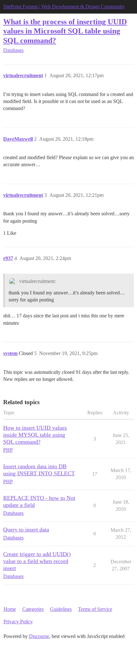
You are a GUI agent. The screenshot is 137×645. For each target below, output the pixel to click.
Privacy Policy (18, 621)
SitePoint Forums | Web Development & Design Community (64, 6)
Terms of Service (95, 609)
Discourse (39, 636)
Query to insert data (26, 529)
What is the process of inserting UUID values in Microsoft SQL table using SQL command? (65, 30)
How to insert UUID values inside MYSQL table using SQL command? (35, 435)
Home (10, 609)
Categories (33, 609)
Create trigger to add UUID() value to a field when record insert (37, 561)
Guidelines (61, 609)
